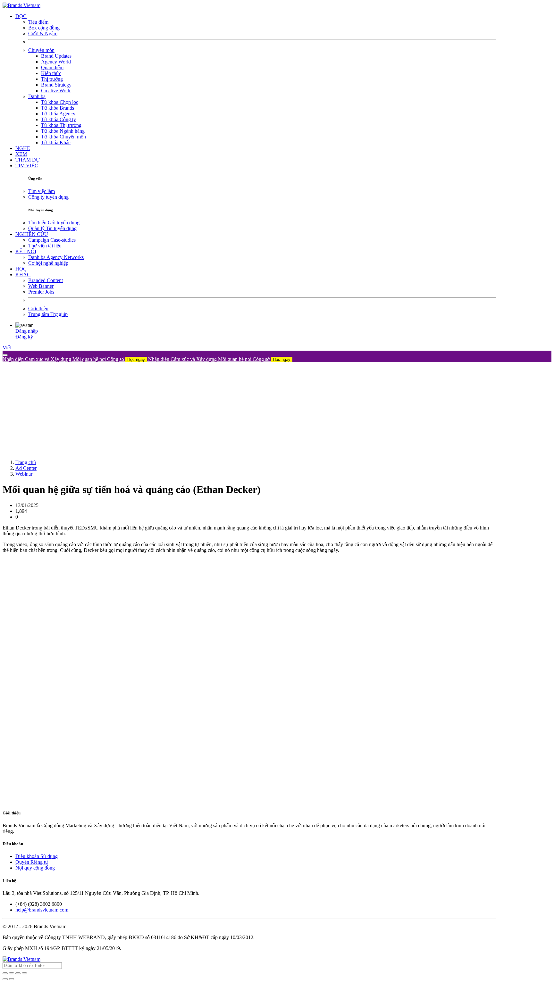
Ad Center (26, 468)
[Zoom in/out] (24, 973)
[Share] (11, 973)
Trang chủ (25, 462)
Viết (7, 347)
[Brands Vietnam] (21, 5)
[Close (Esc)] (5, 973)
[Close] (5, 355)
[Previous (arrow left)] (5, 979)
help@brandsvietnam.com (41, 909)
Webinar (23, 474)
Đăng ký (24, 336)
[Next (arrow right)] (11, 979)
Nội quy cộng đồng (35, 868)
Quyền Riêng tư (31, 862)
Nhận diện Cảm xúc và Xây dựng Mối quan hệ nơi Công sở (74, 359)
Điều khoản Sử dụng (36, 856)
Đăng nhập (26, 331)
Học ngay (136, 359)
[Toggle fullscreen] (18, 973)
